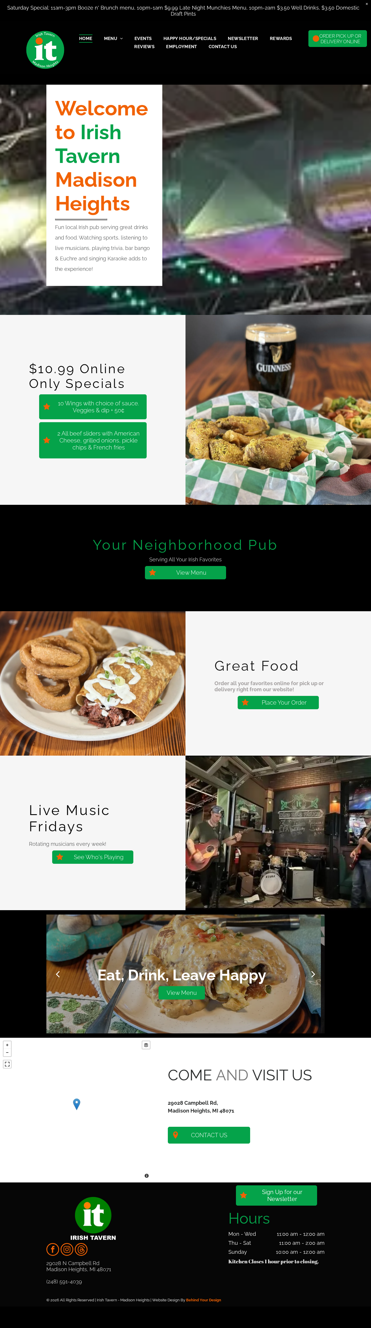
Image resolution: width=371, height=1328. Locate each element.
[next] (313, 974)
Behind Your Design (203, 1300)
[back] (57, 974)
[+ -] (76, 1110)
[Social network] (81, 1250)
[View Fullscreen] (7, 1064)
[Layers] (146, 1045)
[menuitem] (85, 39)
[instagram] (67, 1250)
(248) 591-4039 (64, 1281)
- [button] (7, 1052)
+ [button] (7, 1045)
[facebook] (52, 1250)
